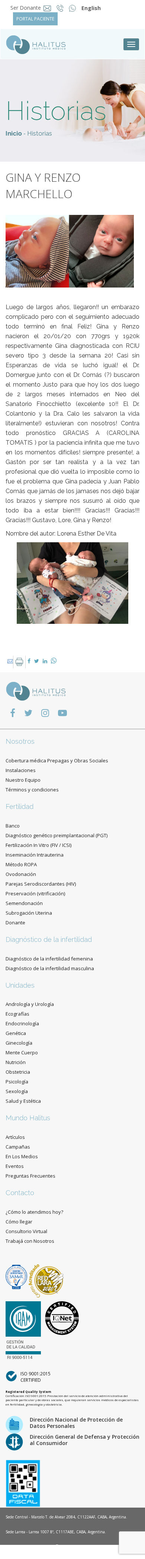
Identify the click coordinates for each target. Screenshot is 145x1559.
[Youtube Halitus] (62, 713)
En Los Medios (22, 1156)
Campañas (18, 1146)
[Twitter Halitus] (28, 713)
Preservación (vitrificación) (35, 893)
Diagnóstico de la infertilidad (49, 939)
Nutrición (16, 1062)
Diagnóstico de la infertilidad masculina (50, 968)
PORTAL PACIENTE (35, 19)
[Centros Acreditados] (17, 1276)
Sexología (17, 1091)
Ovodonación (21, 874)
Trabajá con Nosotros (30, 1241)
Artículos (15, 1137)
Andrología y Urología (30, 1004)
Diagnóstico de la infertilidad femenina (49, 958)
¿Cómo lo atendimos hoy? (34, 1212)
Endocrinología (22, 1023)
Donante (15, 922)
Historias (39, 133)
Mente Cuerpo (22, 1052)
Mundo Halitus (28, 1118)
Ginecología (19, 1042)
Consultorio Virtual (26, 1231)
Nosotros (20, 741)
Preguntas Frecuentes (30, 1175)
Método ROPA (21, 864)
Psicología (17, 1081)
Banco (13, 825)
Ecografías (17, 1013)
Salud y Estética (23, 1101)
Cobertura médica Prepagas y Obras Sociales (57, 760)
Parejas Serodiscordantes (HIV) (41, 883)
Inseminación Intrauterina (35, 854)
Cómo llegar (19, 1221)
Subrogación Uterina (29, 912)
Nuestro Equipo (23, 780)
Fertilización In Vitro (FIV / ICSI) (38, 845)
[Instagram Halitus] (45, 713)
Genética (16, 1033)
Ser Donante (25, 7)
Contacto (20, 1193)
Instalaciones (21, 770)
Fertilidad (19, 806)
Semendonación (24, 903)
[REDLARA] (46, 1276)
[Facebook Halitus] (13, 713)
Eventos (15, 1166)
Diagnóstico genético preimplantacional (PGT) (56, 835)
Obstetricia (18, 1072)
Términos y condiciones (32, 789)
